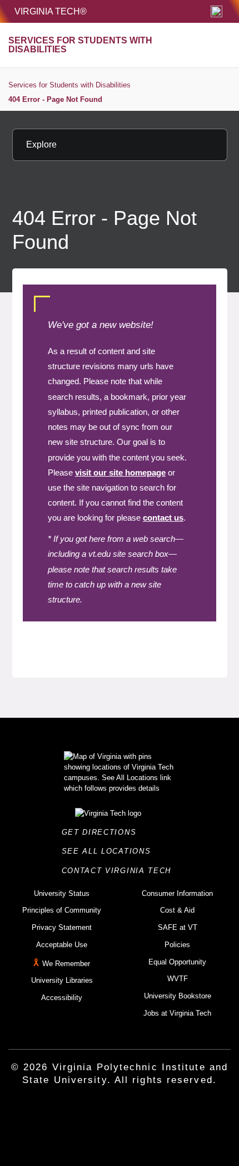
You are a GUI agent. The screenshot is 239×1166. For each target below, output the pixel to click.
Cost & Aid (177, 910)
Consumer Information (177, 893)
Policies (177, 944)
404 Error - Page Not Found (55, 99)
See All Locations (109, 851)
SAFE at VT (177, 927)
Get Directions (102, 832)
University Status (61, 893)
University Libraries (62, 980)
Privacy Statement (62, 927)
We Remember (66, 963)
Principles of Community (61, 910)
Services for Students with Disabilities (69, 85)
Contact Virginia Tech (120, 870)
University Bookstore (177, 996)
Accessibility (61, 997)
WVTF (177, 978)
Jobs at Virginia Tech (177, 1013)
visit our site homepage (120, 472)
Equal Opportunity (177, 962)
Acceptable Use (61, 944)
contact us (163, 517)
